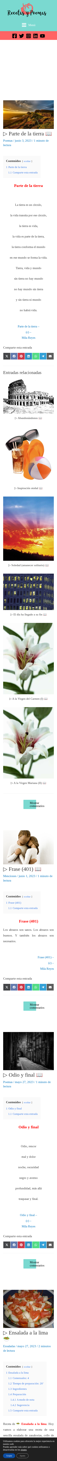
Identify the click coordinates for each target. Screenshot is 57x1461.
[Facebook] (14, 35)
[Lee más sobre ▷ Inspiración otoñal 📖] (28, 454)
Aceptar (9, 1456)
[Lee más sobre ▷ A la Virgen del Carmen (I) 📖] (28, 658)
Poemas (8, 140)
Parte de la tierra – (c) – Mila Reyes (28, 332)
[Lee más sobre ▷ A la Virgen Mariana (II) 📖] (28, 742)
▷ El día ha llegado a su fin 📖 (28, 614)
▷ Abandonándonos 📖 (28, 418)
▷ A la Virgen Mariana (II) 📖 (28, 783)
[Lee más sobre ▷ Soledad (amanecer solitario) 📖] (28, 528)
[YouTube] (42, 35)
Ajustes (22, 1456)
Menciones (9, 876)
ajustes (24, 1450)
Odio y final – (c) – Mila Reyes (28, 1220)
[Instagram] (28, 35)
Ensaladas (9, 1346)
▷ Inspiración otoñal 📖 (28, 488)
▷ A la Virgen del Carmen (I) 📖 (28, 698)
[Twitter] (21, 35)
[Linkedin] (35, 35)
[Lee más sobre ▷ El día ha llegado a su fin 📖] (28, 591)
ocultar (27, 161)
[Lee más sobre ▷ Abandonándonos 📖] (28, 396)
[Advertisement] (28, 70)
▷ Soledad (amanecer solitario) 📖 (28, 565)
